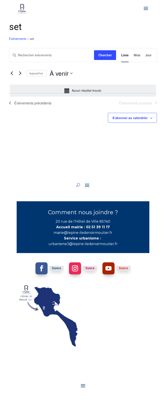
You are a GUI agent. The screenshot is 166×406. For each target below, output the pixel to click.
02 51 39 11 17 (98, 227)
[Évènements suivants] (20, 73)
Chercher (105, 55)
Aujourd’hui (36, 73)
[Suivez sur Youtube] (108, 268)
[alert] (83, 91)
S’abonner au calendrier (130, 118)
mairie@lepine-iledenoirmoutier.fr (83, 233)
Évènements (17, 39)
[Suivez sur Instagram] (75, 268)
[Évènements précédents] (11, 73)
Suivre (56, 268)
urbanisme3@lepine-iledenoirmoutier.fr (83, 244)
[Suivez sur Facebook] (41, 268)
